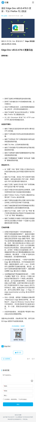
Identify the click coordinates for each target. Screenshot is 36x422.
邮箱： (6, 391)
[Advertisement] (18, 78)
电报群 (22, 326)
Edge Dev (7, 346)
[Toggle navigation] (33, 2)
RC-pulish (4, 16)
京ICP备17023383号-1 (9, 417)
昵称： (6, 386)
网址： (6, 395)
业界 (21, 16)
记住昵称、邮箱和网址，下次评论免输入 (15, 399)
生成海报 (7, 358)
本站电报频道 (15, 326)
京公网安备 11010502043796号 (24, 417)
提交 (18, 404)
